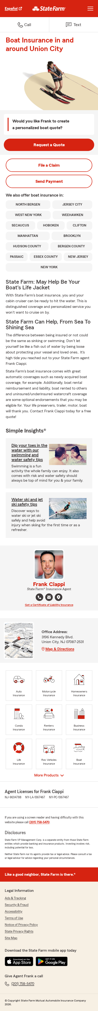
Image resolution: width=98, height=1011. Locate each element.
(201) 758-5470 (39, 822)
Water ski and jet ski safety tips (27, 501)
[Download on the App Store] (19, 961)
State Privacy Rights (19, 931)
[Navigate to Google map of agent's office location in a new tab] (58, 597)
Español (11, 8)
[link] (49, 8)
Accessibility (13, 911)
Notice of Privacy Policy (21, 924)
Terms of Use (14, 918)
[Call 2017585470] (39, 597)
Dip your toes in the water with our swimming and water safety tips (29, 452)
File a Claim (49, 165)
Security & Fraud (17, 905)
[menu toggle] (90, 8)
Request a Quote (49, 145)
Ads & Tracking (15, 898)
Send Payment (49, 181)
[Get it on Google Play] (52, 961)
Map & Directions (59, 649)
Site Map (11, 938)
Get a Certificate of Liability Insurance (49, 604)
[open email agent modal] (49, 597)
